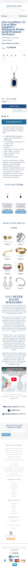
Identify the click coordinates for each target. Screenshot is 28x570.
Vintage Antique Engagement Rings (14, 448)
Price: (4, 48)
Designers (14, 494)
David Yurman (20, 285)
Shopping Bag (14, 513)
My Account (8, 1)
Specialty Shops (14, 486)
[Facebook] (2, 116)
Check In (15, 1)
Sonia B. (7, 271)
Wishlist (14, 507)
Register (14, 511)
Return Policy (14, 484)
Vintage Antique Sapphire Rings (14, 450)
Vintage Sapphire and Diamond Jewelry (14, 468)
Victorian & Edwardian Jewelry (14, 475)
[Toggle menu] (2, 16)
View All (7, 244)
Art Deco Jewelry (14, 473)
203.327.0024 (14, 528)
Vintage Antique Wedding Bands (14, 454)
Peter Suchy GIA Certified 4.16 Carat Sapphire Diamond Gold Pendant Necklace (20, 206)
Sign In (20, 1)
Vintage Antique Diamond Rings (14, 452)
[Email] (5, 116)
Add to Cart (7, 212)
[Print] (7, 116)
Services (14, 492)
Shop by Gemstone (14, 466)
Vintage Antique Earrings (14, 456)
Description (14, 122)
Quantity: (5, 101)
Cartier (7, 285)
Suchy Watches (14, 464)
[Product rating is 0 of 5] (5, 37)
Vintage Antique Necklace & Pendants (14, 460)
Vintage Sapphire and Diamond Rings (14, 469)
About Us (14, 482)
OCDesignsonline (14, 550)
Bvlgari (20, 271)
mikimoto (7, 256)
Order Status (14, 503)
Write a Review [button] (7, 40)
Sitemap (14, 496)
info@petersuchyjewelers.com (14, 525)
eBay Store (14, 488)
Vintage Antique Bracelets (14, 458)
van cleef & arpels (20, 256)
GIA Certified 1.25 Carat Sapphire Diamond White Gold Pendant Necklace (7, 206)
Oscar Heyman (20, 241)
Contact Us (14, 505)
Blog (14, 490)
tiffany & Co (7, 241)
